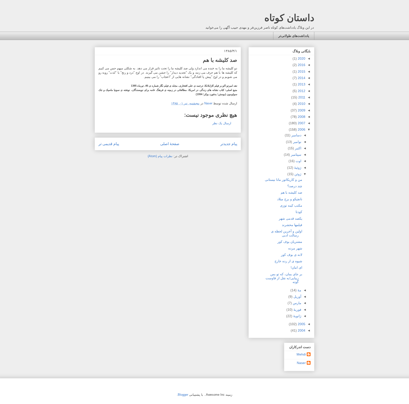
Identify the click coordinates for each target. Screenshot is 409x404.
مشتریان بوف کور (289, 242)
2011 (301, 97)
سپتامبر (295, 154)
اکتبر (297, 148)
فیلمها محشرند (292, 225)
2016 (301, 65)
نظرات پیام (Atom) (160, 156)
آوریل (297, 296)
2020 (301, 58)
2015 (301, 71)
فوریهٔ (297, 309)
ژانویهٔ (296, 316)
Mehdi (301, 354)
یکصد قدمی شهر (290, 218)
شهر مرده (295, 248)
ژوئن (297, 174)
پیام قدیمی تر (108, 144)
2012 (301, 91)
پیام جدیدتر (228, 144)
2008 (301, 117)
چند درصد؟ (294, 186)
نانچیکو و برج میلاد (289, 199)
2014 (301, 78)
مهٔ (299, 290)
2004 (301, 330)
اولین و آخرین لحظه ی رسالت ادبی (286, 233)
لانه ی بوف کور (291, 255)
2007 (301, 123)
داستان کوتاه (289, 18)
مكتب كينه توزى (291, 205)
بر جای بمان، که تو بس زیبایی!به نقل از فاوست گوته (284, 278)
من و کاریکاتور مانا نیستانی (283, 180)
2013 (301, 84)
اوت (298, 161)
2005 (301, 324)
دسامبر (295, 135)
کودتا (299, 212)
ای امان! (296, 267)
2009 (301, 110)
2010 (301, 104)
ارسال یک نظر (221, 123)
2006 (301, 129)
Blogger (183, 394)
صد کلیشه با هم (291, 192)
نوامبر (296, 142)
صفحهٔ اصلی (169, 144)
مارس (296, 303)
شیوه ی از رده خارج (288, 261)
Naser (301, 363)
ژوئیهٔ (297, 167)
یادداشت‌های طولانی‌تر (293, 36)
